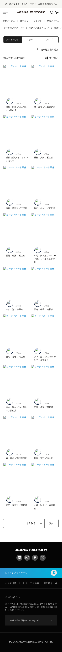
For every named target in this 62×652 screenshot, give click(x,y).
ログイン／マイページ (16, 572)
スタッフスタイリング (39, 28)
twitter (43, 558)
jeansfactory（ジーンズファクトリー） (31, 12)
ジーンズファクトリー (13, 28)
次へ (51, 523)
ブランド (38, 21)
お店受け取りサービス (16, 583)
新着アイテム (9, 21)
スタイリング (12, 39)
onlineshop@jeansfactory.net (24, 620)
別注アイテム (53, 21)
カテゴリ (24, 21)
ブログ (49, 39)
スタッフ (31, 39)
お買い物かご (56, 12)
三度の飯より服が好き (41, 583)
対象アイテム (51, 4)
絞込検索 (51, 12)
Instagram (27, 558)
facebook (35, 558)
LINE (19, 558)
